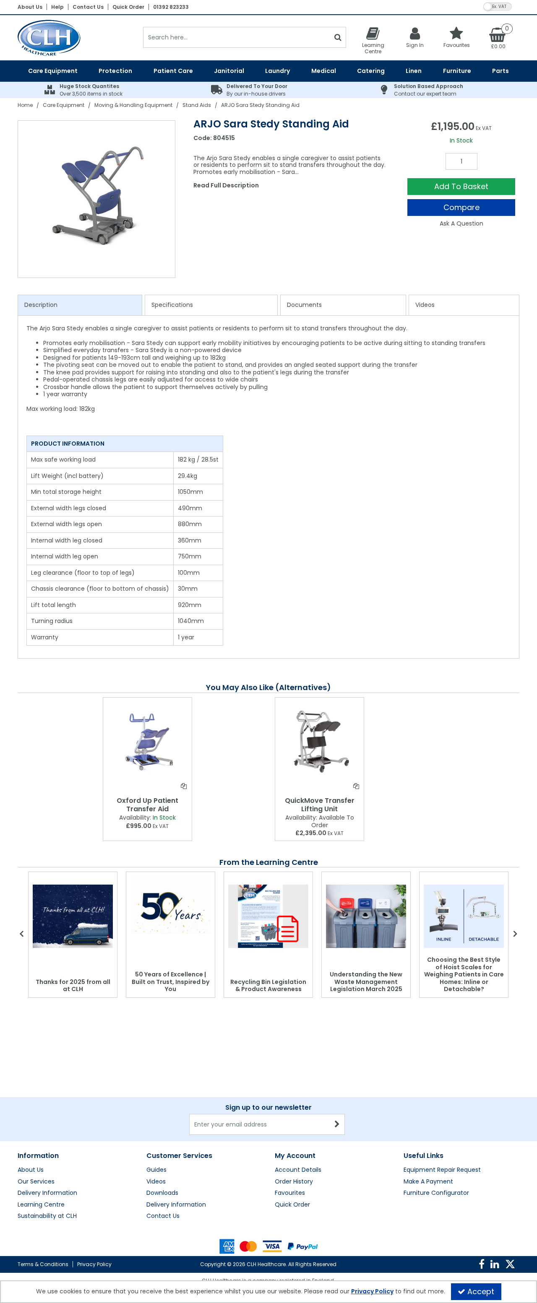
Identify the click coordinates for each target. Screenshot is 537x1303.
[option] (97, 199)
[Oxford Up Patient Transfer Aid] (147, 741)
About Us (30, 7)
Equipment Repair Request (442, 1170)
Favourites (290, 1193)
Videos (425, 305)
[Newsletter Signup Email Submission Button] (337, 1124)
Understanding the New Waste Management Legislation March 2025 (366, 981)
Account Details (298, 1170)
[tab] (80, 305)
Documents (304, 305)
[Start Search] (338, 37)
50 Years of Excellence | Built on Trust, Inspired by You (170, 981)
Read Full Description (226, 185)
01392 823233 (171, 7)
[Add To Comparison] (184, 786)
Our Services (36, 1182)
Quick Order (128, 7)
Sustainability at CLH (47, 1216)
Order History (294, 1182)
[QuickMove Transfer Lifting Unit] (319, 741)
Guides (156, 1170)
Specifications (172, 305)
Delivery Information (47, 1193)
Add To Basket (461, 186)
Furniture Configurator (436, 1193)
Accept (480, 1291)
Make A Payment (428, 1182)
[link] (482, 1264)
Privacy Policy (94, 1264)
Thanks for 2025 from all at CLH (73, 986)
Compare (461, 207)
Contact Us (88, 7)
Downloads (162, 1193)
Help (57, 7)
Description (40, 305)
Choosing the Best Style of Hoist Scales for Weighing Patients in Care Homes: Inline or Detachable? (464, 974)
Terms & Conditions (43, 1264)
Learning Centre (41, 1205)
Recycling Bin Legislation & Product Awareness (268, 986)
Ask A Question (461, 223)
